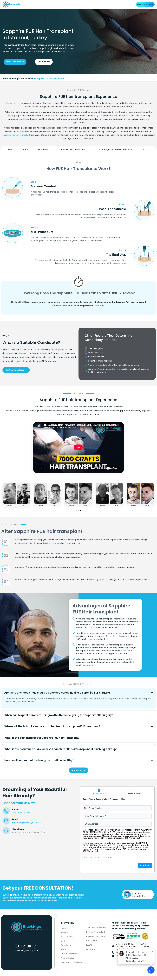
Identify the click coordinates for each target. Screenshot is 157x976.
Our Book (90, 949)
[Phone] (6, 811)
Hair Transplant (56, 4)
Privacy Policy (88, 857)
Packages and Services (21, 78)
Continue (145, 865)
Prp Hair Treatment (95, 936)
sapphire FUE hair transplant (16, 135)
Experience (66, 945)
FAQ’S (89, 945)
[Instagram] (23, 946)
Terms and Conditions (103, 857)
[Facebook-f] (18, 946)
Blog (111, 4)
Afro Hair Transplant (96, 928)
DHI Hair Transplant (95, 932)
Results (86, 4)
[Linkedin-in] (35, 946)
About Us (41, 4)
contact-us (91, 940)
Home (5, 78)
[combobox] (85, 808)
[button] (2, 494)
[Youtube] (29, 946)
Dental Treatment (74, 4)
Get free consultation (138, 895)
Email (15, 819)
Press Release (67, 936)
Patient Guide (99, 4)
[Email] (6, 821)
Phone (15, 809)
